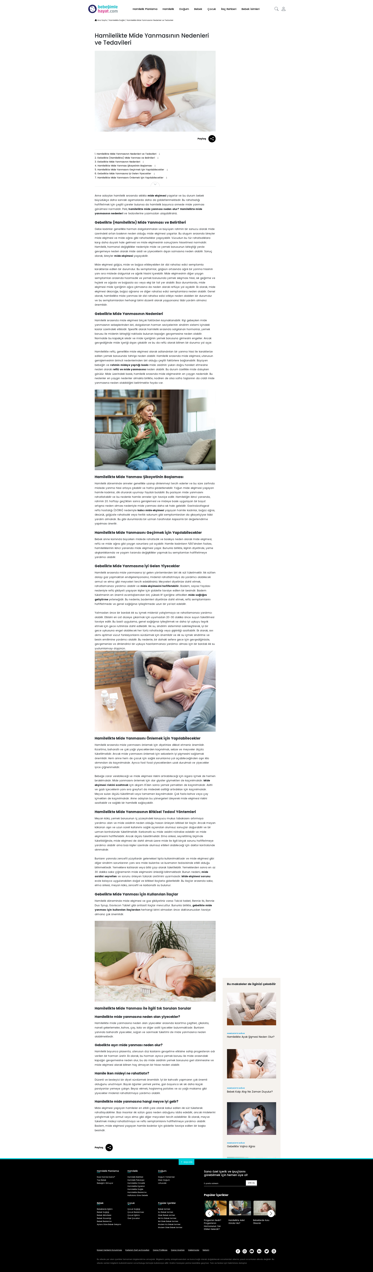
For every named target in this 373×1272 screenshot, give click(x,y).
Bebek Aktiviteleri (104, 1215)
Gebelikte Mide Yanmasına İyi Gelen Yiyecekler (123, 173)
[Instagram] (244, 1251)
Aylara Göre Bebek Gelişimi (109, 1224)
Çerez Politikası (160, 1250)
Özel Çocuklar (133, 1218)
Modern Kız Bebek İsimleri (169, 1224)
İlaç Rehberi (228, 9)
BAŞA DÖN (187, 1162)
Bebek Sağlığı (103, 1212)
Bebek (198, 9)
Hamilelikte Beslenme (136, 1192)
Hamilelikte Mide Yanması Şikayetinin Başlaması (124, 165)
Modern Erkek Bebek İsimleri (170, 1227)
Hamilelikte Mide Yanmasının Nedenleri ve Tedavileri (126, 153)
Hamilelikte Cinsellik (136, 1183)
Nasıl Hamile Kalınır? (106, 1177)
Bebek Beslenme (104, 1221)
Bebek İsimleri (250, 9)
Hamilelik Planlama (145, 9)
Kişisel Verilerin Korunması (109, 1250)
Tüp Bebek (101, 1180)
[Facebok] (238, 1251)
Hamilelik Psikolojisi (135, 1180)
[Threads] (274, 1251)
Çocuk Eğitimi (133, 1215)
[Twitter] (266, 1251)
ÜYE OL (251, 1182)
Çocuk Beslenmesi (135, 1212)
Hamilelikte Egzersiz (136, 1186)
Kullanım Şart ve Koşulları (137, 1250)
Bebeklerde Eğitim (105, 1209)
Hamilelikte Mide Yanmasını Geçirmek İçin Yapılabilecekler (130, 169)
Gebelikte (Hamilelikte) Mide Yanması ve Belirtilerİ (125, 157)
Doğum (184, 9)
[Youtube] (251, 1251)
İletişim (206, 1250)
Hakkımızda (193, 1250)
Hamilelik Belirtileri (135, 1177)
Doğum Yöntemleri (166, 1177)
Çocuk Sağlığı (133, 1209)
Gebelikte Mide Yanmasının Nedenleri (118, 161)
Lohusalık (162, 1183)
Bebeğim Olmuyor (105, 1183)
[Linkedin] (259, 1251)
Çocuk (211, 9)
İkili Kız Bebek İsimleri (167, 1218)
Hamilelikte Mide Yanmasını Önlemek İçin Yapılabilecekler (129, 177)
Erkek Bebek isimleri (166, 1215)
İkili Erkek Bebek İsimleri (168, 1221)
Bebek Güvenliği (104, 1218)
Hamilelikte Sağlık (135, 1189)
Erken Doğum (164, 1180)
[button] (277, 9)
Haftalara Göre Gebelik (137, 1195)
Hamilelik (168, 9)
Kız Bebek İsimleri (165, 1212)
